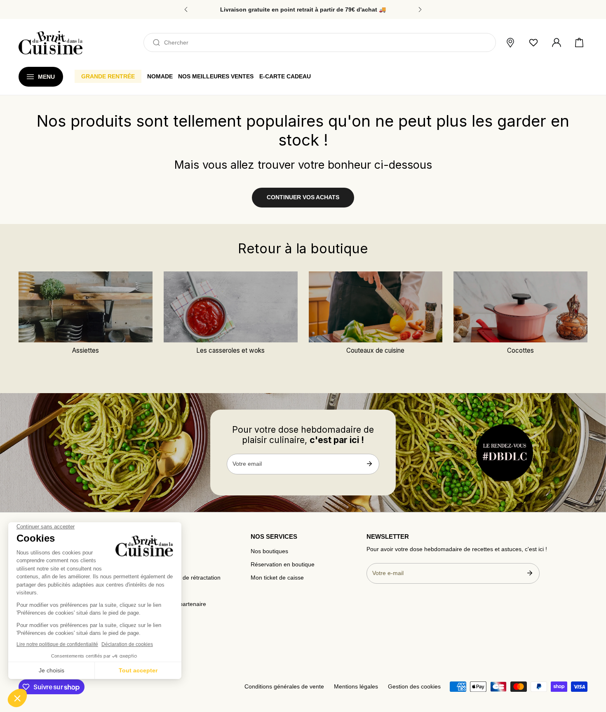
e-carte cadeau (285, 76)
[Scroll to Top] (592, 669)
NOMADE (160, 76)
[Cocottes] (520, 306)
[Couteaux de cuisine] (376, 306)
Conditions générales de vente (284, 687)
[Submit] (369, 464)
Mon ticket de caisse (277, 578)
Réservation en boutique (283, 564)
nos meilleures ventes (216, 76)
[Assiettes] (86, 306)
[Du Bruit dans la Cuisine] (50, 42)
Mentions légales (356, 687)
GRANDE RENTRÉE (108, 76)
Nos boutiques (269, 551)
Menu (46, 76)
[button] (579, 43)
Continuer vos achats (303, 197)
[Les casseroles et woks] (231, 306)
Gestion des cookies (414, 687)
